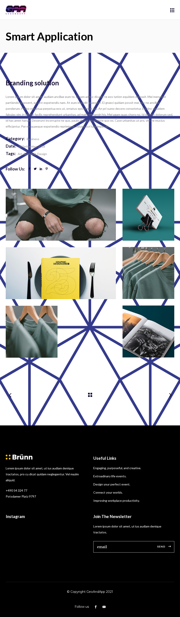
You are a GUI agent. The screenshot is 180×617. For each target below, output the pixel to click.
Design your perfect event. (111, 484)
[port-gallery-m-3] (61, 215)
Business (33, 139)
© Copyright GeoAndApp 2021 (90, 592)
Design (42, 154)
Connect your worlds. (108, 492)
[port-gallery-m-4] (32, 332)
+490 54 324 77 (16, 490)
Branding (30, 154)
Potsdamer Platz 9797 (21, 496)
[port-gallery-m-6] (61, 273)
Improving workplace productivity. (116, 500)
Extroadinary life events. (109, 476)
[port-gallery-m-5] (148, 331)
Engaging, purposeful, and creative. (117, 468)
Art (20, 154)
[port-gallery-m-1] (148, 215)
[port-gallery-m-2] (148, 273)
